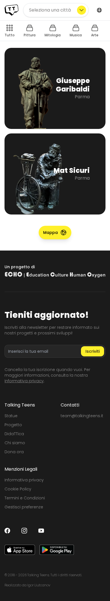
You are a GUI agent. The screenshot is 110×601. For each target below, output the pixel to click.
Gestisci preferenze (24, 507)
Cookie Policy (18, 489)
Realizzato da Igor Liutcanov (27, 585)
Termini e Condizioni (25, 498)
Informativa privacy (24, 381)
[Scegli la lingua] (99, 10)
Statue (11, 416)
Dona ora (14, 452)
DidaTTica (14, 434)
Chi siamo (15, 443)
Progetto (13, 425)
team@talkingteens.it (82, 416)
